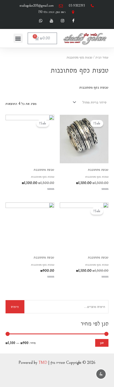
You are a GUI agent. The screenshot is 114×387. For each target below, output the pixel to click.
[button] (18, 38)
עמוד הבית (101, 57)
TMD (42, 362)
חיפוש (15, 306)
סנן (101, 343)
